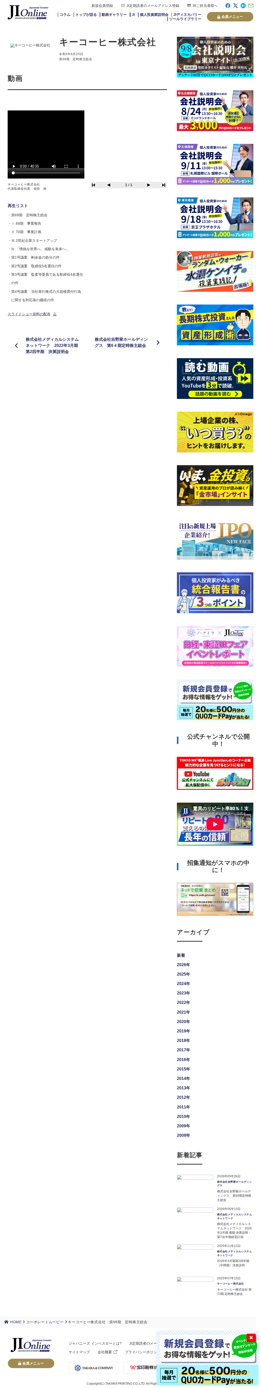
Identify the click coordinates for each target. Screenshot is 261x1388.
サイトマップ (79, 1352)
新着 (181, 955)
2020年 (183, 1021)
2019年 (183, 1031)
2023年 (183, 993)
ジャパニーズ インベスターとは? (95, 1343)
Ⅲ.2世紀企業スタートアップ (34, 240)
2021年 (183, 1012)
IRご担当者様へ (205, 6)
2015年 (183, 1069)
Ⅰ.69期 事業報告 (26, 223)
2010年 (183, 1116)
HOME (16, 1322)
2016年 (183, 1059)
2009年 (183, 1126)
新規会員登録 (102, 6)
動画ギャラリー (114, 14)
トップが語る (86, 14)
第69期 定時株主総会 (29, 215)
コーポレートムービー (45, 1322)
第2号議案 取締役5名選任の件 (36, 266)
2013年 (183, 1088)
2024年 (183, 983)
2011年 (183, 1107)
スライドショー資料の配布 (29, 314)
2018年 (183, 1040)
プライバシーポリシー (143, 1352)
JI (133, 14)
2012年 (183, 1097)
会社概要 (105, 1352)
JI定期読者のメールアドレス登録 (152, 6)
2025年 (183, 974)
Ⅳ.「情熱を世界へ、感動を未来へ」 (40, 249)
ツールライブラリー (185, 19)
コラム (65, 14)
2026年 (183, 965)
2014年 (183, 1078)
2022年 (183, 1002)
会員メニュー (232, 17)
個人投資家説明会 (154, 14)
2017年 (183, 1050)
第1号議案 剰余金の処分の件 (35, 257)
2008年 (183, 1135)
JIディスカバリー (187, 14)
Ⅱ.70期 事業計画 (26, 232)
